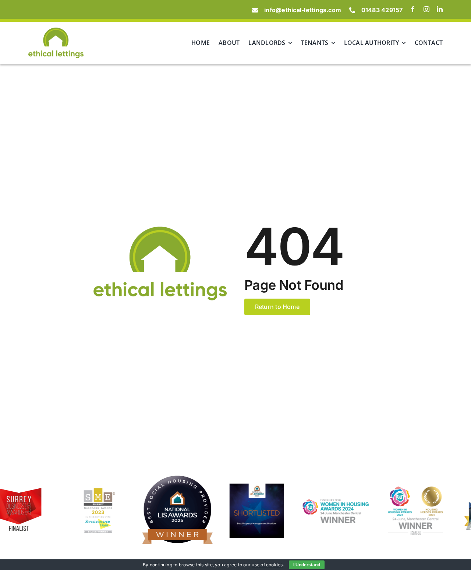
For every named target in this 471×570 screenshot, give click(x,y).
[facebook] (413, 9)
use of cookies (267, 564)
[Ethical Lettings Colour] (56, 30)
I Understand (306, 564)
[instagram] (426, 9)
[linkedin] (440, 9)
